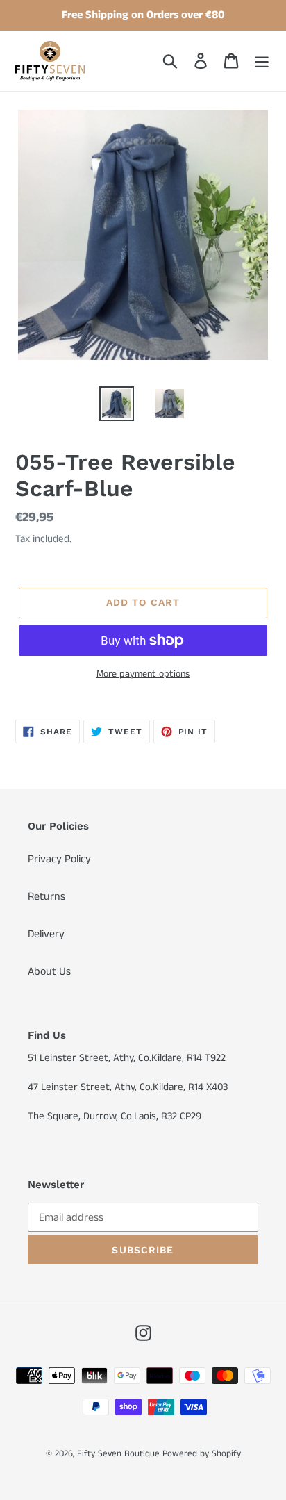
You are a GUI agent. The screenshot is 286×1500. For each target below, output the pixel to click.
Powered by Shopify (201, 1453)
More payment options (143, 674)
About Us (49, 972)
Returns (46, 897)
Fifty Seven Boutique (118, 1453)
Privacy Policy (59, 859)
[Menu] (261, 60)
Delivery (46, 934)
